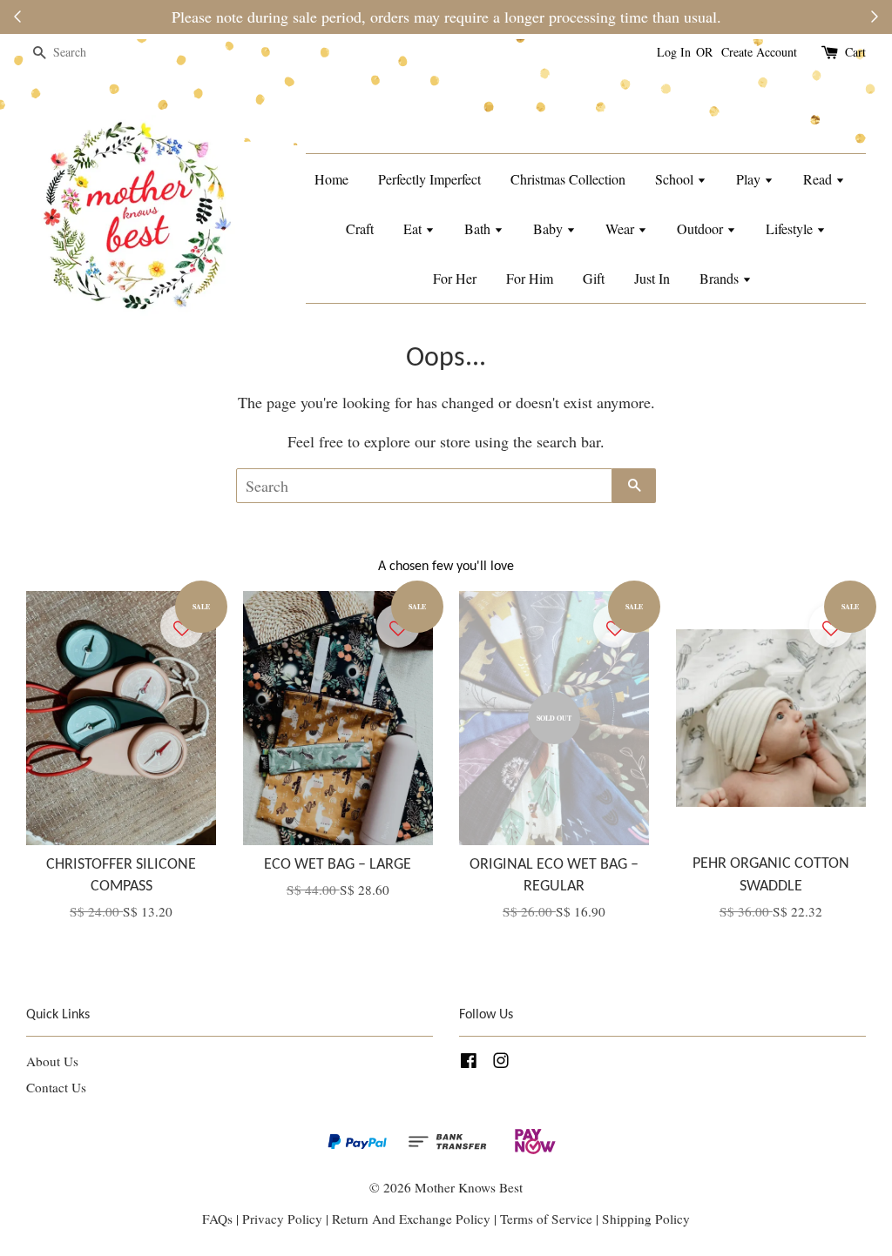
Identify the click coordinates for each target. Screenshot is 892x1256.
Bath (479, 228)
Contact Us (56, 1087)
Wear (621, 228)
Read (819, 179)
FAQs (217, 1218)
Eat (414, 228)
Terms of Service (548, 1218)
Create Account (759, 52)
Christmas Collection (567, 179)
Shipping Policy (646, 1218)
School (676, 179)
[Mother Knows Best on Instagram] (500, 1062)
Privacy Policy (282, 1218)
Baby (549, 228)
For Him (529, 278)
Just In (652, 278)
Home (331, 179)
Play (750, 179)
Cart (855, 52)
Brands (720, 278)
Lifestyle (791, 228)
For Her (454, 278)
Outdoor (701, 228)
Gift (594, 278)
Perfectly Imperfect (429, 179)
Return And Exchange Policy (411, 1218)
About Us (52, 1061)
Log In (674, 52)
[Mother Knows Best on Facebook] (468, 1062)
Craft (360, 228)
